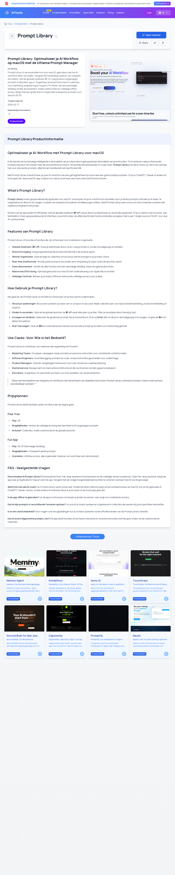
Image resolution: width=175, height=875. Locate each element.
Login (149, 12)
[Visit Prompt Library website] (130, 90)
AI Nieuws (100, 12)
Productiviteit (21, 24)
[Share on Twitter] (154, 43)
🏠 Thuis (8, 24)
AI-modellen (74, 12)
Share (145, 42)
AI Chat (46, 12)
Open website (153, 35)
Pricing (111, 12)
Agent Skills (88, 12)
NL (163, 12)
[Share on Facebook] (162, 43)
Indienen (120, 12)
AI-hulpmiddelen (59, 12)
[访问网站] (40, 599)
